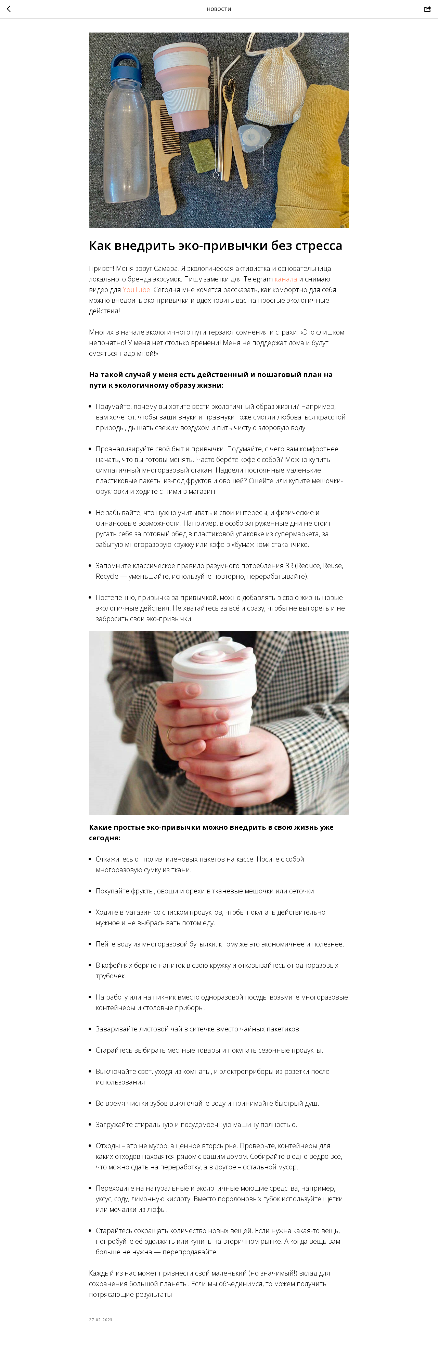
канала (286, 279)
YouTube (136, 289)
